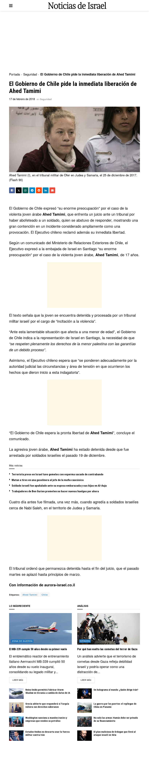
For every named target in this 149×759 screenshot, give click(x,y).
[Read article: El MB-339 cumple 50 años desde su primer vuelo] (40, 629)
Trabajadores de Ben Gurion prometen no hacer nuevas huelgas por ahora (55, 491)
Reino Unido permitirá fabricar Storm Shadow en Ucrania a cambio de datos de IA (47, 691)
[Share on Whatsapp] (25, 190)
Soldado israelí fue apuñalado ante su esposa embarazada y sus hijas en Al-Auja (59, 485)
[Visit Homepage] (77, 5)
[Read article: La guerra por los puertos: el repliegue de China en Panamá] (84, 707)
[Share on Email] (52, 190)
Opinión (85, 640)
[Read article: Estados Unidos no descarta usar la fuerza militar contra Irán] (16, 735)
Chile (45, 594)
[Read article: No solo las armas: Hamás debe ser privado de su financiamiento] (84, 721)
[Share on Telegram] (32, 190)
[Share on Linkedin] (46, 190)
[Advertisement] (74, 41)
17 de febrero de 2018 (22, 99)
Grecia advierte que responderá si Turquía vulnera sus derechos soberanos (47, 705)
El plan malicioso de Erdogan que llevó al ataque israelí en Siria (115, 733)
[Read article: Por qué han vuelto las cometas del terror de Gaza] (108, 629)
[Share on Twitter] (19, 190)
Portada (14, 74)
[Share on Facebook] (12, 190)
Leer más (20, 679)
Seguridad (30, 74)
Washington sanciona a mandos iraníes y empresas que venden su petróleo (46, 719)
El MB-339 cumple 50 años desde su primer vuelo (38, 649)
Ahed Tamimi (30, 594)
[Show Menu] (11, 5)
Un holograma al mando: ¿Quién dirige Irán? (116, 689)
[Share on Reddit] (39, 190)
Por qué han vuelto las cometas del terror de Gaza (107, 649)
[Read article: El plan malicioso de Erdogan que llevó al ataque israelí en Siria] (84, 735)
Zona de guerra (22, 640)
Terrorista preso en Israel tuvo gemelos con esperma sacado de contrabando (57, 474)
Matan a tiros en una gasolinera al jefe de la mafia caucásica (48, 480)
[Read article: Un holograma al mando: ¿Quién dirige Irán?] (84, 693)
